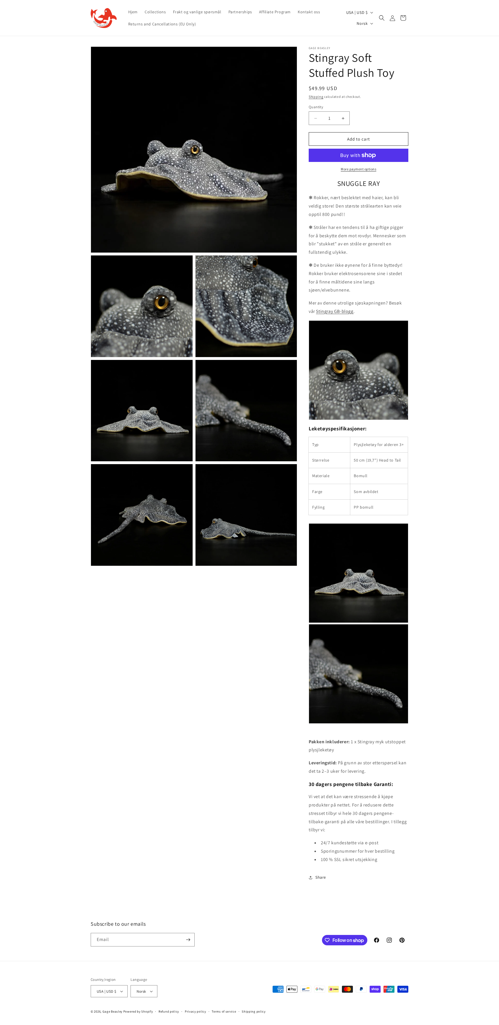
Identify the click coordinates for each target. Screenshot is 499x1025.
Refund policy (169, 1011)
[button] (381, 18)
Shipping (316, 96)
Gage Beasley (112, 1011)
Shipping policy (254, 1011)
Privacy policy (195, 1011)
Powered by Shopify (138, 1011)
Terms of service (224, 1011)
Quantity (316, 106)
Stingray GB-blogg (334, 311)
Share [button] (320, 877)
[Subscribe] (188, 939)
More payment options (358, 169)
